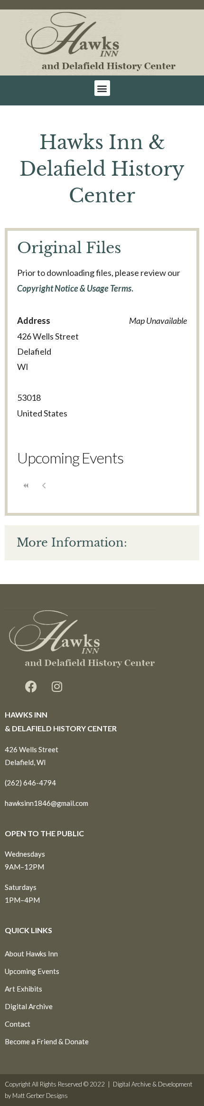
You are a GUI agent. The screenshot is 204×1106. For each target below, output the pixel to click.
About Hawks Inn (31, 953)
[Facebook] (31, 686)
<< (26, 486)
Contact (17, 1024)
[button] (102, 88)
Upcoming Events (32, 971)
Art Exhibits (23, 988)
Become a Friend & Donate (47, 1041)
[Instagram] (57, 686)
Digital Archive (29, 1006)
